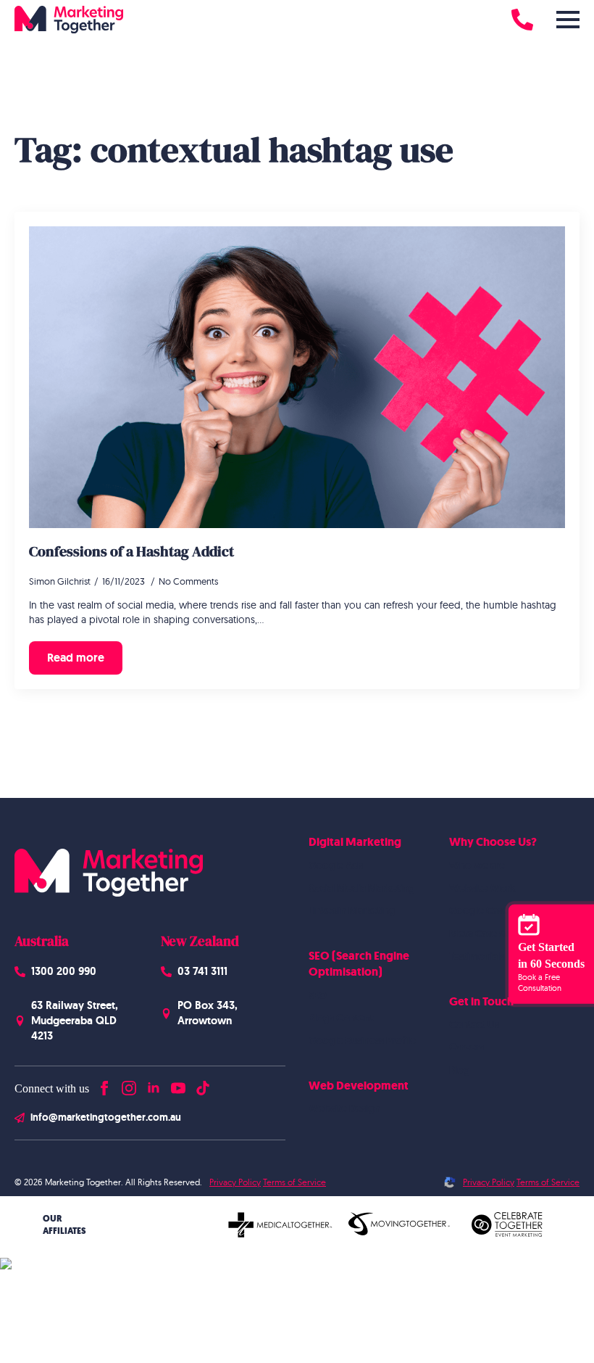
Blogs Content (341, 1017)
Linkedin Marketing (352, 910)
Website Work (482, 887)
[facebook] (104, 1085)
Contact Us (474, 1024)
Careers (466, 1046)
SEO (318, 995)
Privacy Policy (235, 1182)
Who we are (477, 865)
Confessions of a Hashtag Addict (131, 551)
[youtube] (178, 1085)
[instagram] (129, 1085)
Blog (459, 1069)
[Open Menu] (568, 19)
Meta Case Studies (490, 933)
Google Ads (336, 865)
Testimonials (476, 956)
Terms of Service (294, 1182)
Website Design (344, 1108)
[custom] (203, 1085)
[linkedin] (154, 1085)
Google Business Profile (362, 1040)
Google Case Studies (496, 910)
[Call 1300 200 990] (522, 19)
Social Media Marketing (362, 887)
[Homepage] (68, 19)
